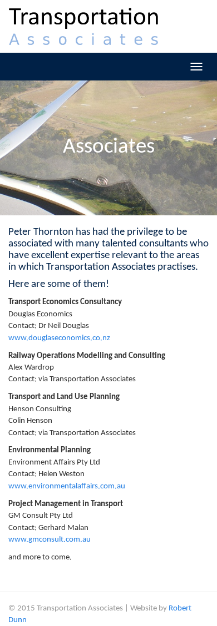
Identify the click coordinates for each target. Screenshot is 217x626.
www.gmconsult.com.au (49, 540)
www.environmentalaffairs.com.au (66, 486)
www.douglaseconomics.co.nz (59, 338)
